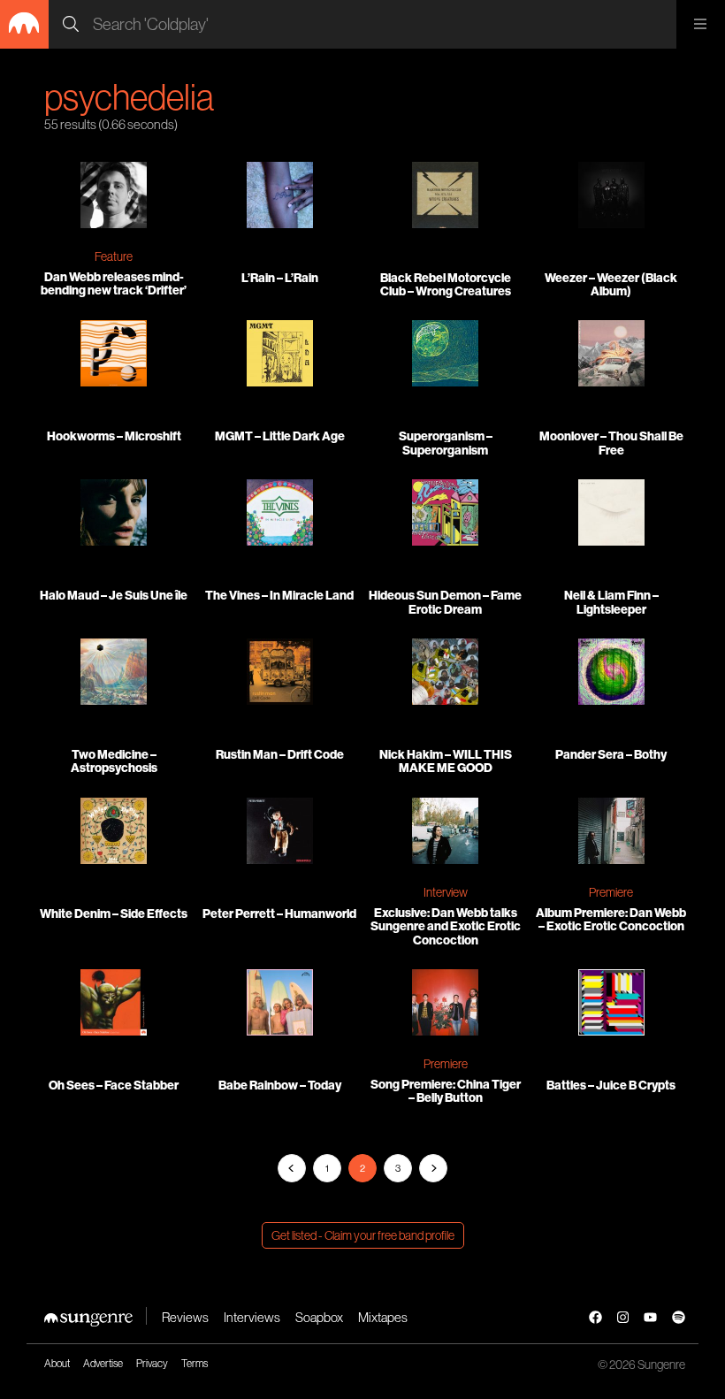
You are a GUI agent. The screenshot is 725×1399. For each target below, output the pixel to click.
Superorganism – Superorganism (445, 442)
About (57, 1363)
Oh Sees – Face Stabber (114, 1085)
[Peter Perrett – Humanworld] (280, 833)
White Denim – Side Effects (113, 913)
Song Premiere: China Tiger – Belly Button (445, 1090)
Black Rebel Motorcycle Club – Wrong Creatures (445, 284)
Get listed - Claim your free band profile (362, 1235)
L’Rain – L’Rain (279, 278)
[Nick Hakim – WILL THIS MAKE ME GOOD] (445, 674)
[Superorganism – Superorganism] (445, 355)
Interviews (252, 1317)
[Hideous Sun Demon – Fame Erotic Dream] (445, 514)
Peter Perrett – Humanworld (279, 913)
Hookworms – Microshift (114, 436)
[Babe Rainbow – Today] (280, 1004)
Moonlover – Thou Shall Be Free (611, 442)
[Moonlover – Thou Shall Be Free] (612, 355)
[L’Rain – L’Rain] (280, 197)
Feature (114, 256)
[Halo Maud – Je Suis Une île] (114, 514)
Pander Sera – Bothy (611, 754)
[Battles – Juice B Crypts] (612, 1004)
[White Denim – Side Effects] (114, 833)
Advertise (103, 1363)
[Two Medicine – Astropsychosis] (114, 674)
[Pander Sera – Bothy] (612, 674)
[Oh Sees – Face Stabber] (114, 1004)
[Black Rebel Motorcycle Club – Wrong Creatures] (445, 197)
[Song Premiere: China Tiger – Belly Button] (445, 1004)
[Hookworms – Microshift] (114, 355)
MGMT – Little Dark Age (280, 436)
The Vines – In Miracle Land (279, 595)
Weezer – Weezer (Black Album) (611, 284)
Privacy (152, 1363)
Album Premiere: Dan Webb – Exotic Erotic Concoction (611, 919)
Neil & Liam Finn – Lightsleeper (611, 601)
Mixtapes (383, 1317)
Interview (446, 892)
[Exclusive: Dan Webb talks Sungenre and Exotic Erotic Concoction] (445, 833)
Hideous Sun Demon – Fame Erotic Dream (445, 601)
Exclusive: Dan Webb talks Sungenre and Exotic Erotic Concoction (445, 926)
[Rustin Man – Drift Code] (280, 674)
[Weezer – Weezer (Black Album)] (612, 197)
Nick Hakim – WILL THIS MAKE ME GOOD (445, 761)
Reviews (185, 1317)
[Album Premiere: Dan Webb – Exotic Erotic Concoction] (612, 833)
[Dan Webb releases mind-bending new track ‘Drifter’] (114, 197)
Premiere (611, 892)
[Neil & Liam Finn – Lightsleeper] (612, 514)
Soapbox (319, 1317)
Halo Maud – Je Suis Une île (113, 595)
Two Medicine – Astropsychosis (114, 761)
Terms (194, 1363)
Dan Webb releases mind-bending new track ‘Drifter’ (114, 283)
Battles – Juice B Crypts (610, 1085)
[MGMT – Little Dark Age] (280, 355)
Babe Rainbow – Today (279, 1085)
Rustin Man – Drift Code (280, 754)
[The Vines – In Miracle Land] (280, 514)
